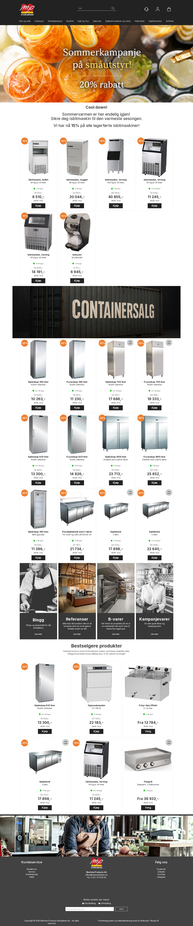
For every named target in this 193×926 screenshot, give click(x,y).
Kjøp (38, 205)
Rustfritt (70, 21)
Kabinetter (140, 21)
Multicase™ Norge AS (150, 921)
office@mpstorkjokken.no (96, 875)
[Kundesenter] (146, 9)
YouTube (161, 874)
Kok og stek (25, 21)
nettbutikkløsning (124, 921)
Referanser (77, 619)
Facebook (161, 869)
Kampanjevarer (154, 619)
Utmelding (105, 903)
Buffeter (170, 21)
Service (31, 872)
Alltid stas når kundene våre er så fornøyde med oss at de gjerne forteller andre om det (77, 626)
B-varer (116, 619)
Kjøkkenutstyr (155, 21)
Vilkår (31, 877)
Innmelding (90, 903)
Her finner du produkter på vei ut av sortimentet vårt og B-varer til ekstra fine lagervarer (115, 626)
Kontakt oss (32, 869)
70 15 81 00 (101, 877)
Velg (148, 731)
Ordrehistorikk (32, 874)
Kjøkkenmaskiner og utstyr (118, 21)
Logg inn (157, 9)
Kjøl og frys (83, 21)
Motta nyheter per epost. (96, 899)
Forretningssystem (106, 921)
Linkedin (161, 872)
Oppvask (97, 21)
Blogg (38, 620)
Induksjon (39, 21)
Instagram (161, 877)
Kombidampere (55, 21)
